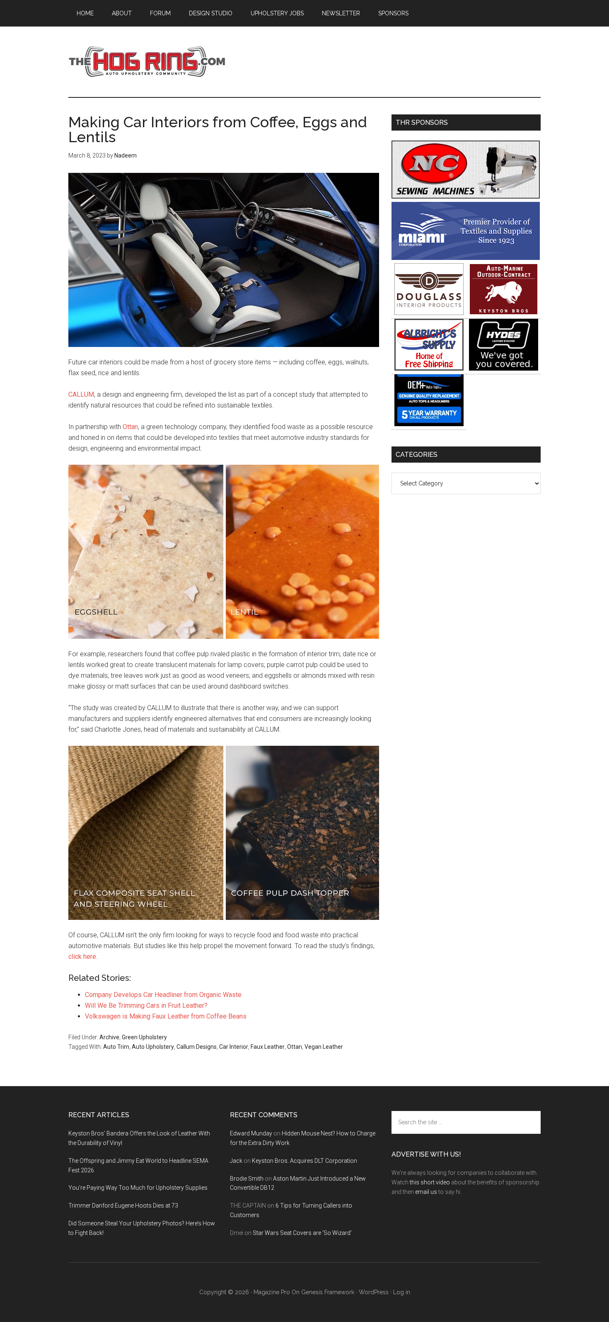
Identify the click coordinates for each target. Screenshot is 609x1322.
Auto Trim (116, 1046)
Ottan (130, 427)
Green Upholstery (144, 1037)
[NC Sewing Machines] (466, 196)
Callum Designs (196, 1046)
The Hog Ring (147, 61)
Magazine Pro (272, 1292)
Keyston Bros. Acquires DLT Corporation (304, 1160)
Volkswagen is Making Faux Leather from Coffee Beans (166, 1016)
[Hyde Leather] (503, 368)
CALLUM (81, 394)
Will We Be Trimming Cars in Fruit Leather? (146, 1005)
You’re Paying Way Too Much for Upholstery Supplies (138, 1187)
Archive (109, 1037)
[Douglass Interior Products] (429, 313)
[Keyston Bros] (503, 313)
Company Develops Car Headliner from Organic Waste (163, 995)
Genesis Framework (327, 1292)
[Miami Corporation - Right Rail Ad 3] (466, 258)
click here (82, 957)
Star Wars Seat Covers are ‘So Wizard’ (302, 1233)
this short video (430, 1182)
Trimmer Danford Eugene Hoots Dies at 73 (123, 1205)
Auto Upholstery (153, 1046)
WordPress (374, 1292)
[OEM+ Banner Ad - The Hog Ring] (429, 424)
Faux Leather (268, 1046)
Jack (236, 1160)
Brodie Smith (246, 1178)
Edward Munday (251, 1133)
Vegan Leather (323, 1046)
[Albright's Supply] (429, 368)
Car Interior (233, 1046)
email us (426, 1192)
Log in (401, 1292)
